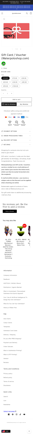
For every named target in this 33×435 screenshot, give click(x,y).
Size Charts (7, 318)
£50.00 (5, 86)
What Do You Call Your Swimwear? (14, 303)
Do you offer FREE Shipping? (12, 338)
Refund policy (8, 377)
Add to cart (16, 99)
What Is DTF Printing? (10, 354)
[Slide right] (21, 49)
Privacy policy (8, 373)
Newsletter (7, 404)
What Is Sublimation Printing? (13, 350)
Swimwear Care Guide (10, 330)
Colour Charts (8, 322)
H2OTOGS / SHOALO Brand (12, 283)
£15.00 (14, 78)
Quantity (3, 90)
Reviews (6, 362)
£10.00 (5, 78)
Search (6, 396)
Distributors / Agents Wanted (13, 287)
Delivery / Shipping (9, 334)
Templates (7, 326)
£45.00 (24, 82)
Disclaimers (7, 385)
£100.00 (15, 86)
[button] (2, 13)
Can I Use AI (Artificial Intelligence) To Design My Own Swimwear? (15, 298)
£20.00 (24, 78)
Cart (5, 400)
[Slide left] (12, 49)
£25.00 (5, 82)
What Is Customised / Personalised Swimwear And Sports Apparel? (14, 292)
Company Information (10, 275)
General (6, 358)
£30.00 (14, 82)
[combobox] (5, 431)
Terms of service (9, 381)
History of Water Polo (10, 307)
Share (5, 68)
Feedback (7, 279)
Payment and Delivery (10, 342)
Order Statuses (8, 346)
